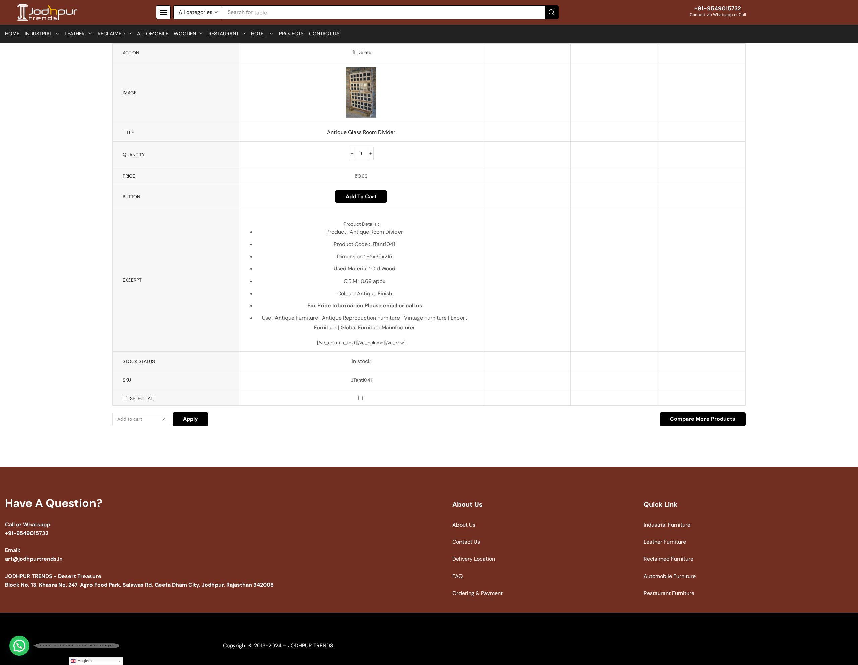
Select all (143, 398)
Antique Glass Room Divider (361, 132)
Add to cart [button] (361, 196)
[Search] (551, 12)
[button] (163, 12)
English (84, 660)
